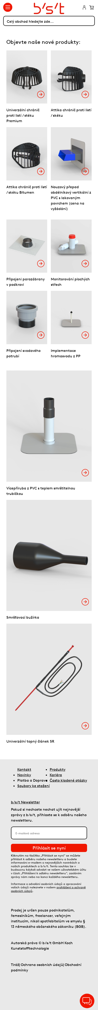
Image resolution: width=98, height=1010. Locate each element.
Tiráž (15, 964)
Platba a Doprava (32, 780)
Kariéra (56, 775)
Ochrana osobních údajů (42, 964)
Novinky (24, 775)
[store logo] (49, 8)
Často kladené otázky (68, 780)
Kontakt (24, 769)
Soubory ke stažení (33, 785)
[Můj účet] (84, 8)
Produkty (57, 769)
